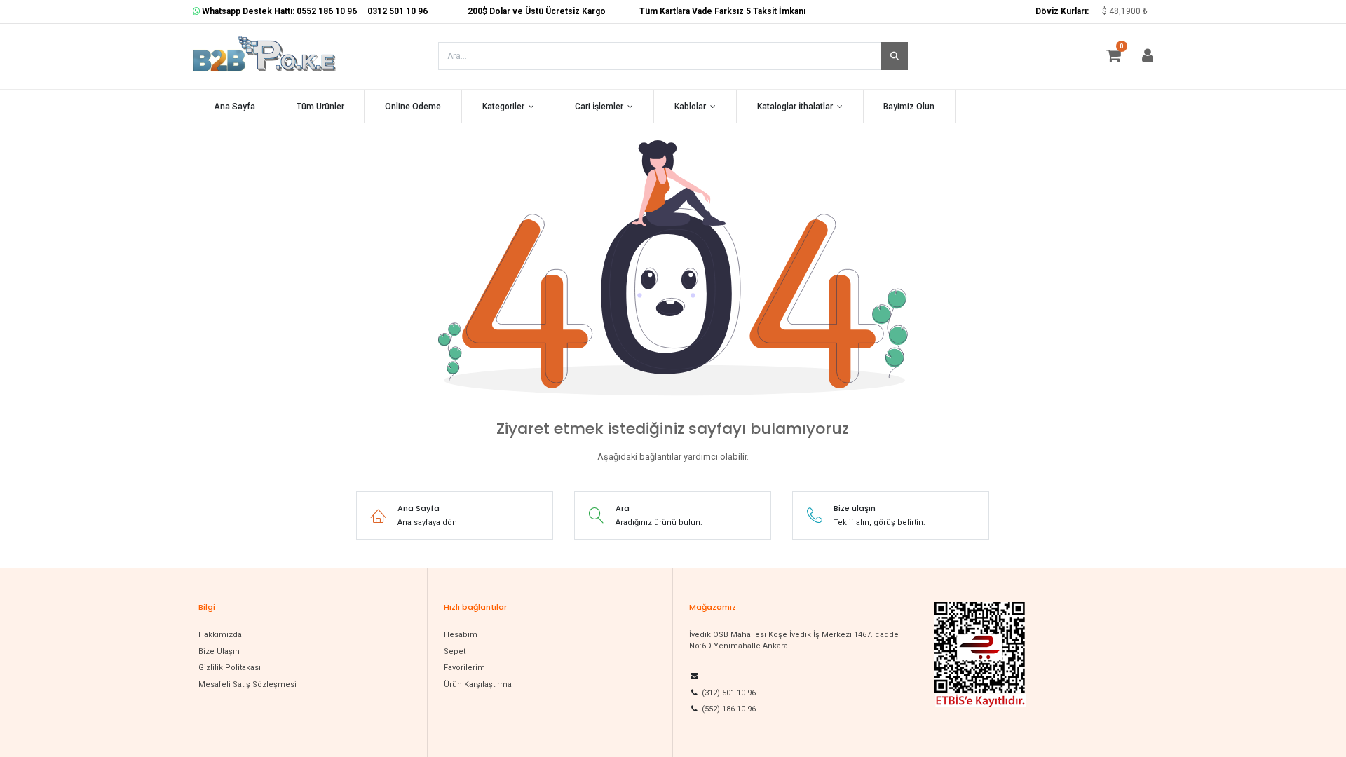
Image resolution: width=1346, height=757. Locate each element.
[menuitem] (234, 107)
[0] (1120, 58)
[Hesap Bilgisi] (1147, 58)
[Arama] (894, 56)
